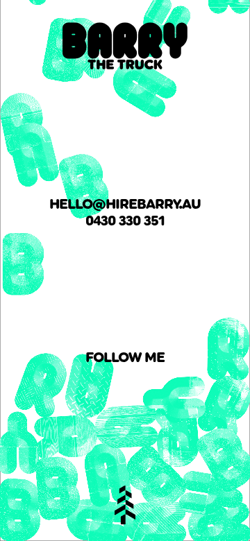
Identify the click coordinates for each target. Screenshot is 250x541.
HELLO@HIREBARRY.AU (125, 204)
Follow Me (125, 357)
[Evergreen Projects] (125, 505)
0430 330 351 (125, 220)
